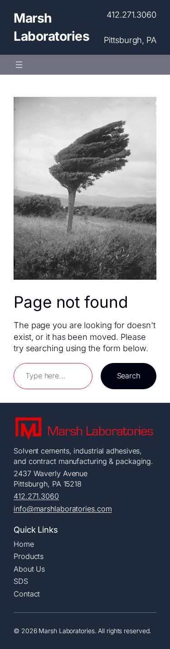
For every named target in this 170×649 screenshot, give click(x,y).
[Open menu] (19, 64)
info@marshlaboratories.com (63, 508)
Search (128, 375)
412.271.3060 (36, 496)
